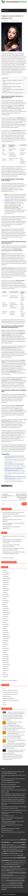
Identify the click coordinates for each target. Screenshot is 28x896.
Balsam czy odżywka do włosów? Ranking (10, 782)
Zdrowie (4, 704)
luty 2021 (5, 628)
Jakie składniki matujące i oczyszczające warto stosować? (12, 84)
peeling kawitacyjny (14, 873)
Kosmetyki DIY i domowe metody (10, 692)
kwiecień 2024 (6, 584)
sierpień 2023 (5, 590)
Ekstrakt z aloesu (8, 200)
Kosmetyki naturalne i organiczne (10, 694)
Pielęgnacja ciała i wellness (9, 698)
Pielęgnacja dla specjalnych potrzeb (11, 700)
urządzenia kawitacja (16, 883)
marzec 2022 (5, 602)
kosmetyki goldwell (11, 858)
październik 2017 (6, 664)
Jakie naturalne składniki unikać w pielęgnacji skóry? (13, 92)
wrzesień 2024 (6, 580)
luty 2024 (5, 586)
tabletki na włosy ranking (5, 883)
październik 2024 (6, 578)
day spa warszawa (19, 842)
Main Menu (6, 10)
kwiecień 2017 (6, 674)
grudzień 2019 (6, 656)
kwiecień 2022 (6, 600)
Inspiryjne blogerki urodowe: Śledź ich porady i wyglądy (13, 790)
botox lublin (11, 842)
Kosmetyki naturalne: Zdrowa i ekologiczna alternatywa (13, 810)
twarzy (21, 408)
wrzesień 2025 (6, 572)
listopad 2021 (6, 610)
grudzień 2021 (6, 608)
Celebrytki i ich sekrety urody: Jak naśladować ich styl (13, 832)
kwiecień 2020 (6, 648)
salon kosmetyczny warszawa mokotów (18, 877)
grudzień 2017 (6, 660)
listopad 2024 (6, 576)
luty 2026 (5, 570)
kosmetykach (10, 408)
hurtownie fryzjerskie (13, 853)
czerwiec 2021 (6, 620)
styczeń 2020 (5, 654)
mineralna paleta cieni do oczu (19, 869)
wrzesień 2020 (6, 638)
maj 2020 (5, 646)
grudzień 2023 (6, 588)
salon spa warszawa (5, 878)
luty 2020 (5, 652)
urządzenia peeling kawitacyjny (10, 885)
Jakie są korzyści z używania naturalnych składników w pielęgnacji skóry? (13, 90)
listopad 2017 (6, 662)
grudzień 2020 (6, 632)
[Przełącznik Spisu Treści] (23, 78)
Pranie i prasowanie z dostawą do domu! (13, 464)
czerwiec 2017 (6, 670)
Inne (4, 688)
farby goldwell (18, 847)
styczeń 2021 (5, 630)
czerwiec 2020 (6, 644)
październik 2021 (6, 612)
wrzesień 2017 (6, 666)
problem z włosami (5, 877)
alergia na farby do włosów (15, 839)
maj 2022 (5, 598)
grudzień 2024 (6, 574)
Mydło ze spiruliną (5, 792)
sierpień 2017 (5, 668)
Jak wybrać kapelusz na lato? (7, 815)
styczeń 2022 (5, 606)
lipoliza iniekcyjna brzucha (16, 860)
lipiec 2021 (5, 618)
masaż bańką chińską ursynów (12, 864)
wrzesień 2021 (6, 614)
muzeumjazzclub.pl (14, 20)
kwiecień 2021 (6, 624)
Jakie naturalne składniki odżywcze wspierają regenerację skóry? (12, 87)
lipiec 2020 (5, 642)
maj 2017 (5, 672)
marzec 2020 (5, 650)
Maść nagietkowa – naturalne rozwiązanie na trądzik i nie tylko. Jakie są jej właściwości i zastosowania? (12, 541)
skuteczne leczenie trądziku (16, 881)
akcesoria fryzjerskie (5, 839)
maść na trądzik (21, 864)
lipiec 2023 (5, 592)
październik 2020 (6, 636)
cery (21, 66)
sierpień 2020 (5, 640)
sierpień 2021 (5, 616)
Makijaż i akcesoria (7, 696)
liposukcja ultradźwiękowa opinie (15, 862)
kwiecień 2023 (6, 594)
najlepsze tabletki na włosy (7, 870)
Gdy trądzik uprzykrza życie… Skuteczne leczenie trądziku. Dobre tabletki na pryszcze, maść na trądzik (14, 751)
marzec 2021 (5, 626)
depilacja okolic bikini (7, 845)
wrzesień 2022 (6, 596)
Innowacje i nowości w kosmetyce (10, 690)
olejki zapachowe (4, 872)
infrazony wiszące (4, 855)
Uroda (10, 485)
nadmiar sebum (16, 188)
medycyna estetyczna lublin (11, 867)
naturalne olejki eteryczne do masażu (19, 870)
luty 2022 (5, 604)
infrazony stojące (20, 853)
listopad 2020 (6, 634)
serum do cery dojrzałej (12, 878)
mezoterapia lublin (6, 869)
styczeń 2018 (5, 658)
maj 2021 (5, 622)
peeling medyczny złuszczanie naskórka (19, 875)
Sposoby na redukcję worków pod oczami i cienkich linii (13, 797)
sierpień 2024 (5, 582)
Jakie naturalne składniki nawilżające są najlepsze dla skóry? (13, 81)
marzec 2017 (5, 676)
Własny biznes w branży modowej (8, 784)
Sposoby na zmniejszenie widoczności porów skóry (7, 495)
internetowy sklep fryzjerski (13, 855)
